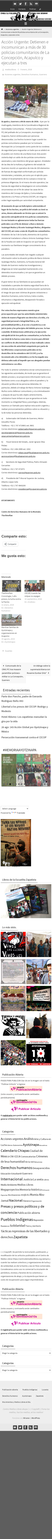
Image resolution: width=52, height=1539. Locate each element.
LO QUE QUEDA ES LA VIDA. (7, 757)
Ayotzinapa (31, 1142)
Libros (46, 1177)
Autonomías (17, 1143)
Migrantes (4, 1193)
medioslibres (10, 69)
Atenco (10, 1143)
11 (33, 782)
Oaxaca (27, 1198)
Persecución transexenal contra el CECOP (23, 735)
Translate (21, 810)
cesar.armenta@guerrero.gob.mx (15, 435)
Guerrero (43, 73)
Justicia (27, 1177)
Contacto (22, 9)
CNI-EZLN (15, 1154)
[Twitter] (20, 3)
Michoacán (45, 1188)
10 (30, 782)
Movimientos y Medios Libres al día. (16, 1400)
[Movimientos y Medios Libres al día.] (38, 1024)
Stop (49, 779)
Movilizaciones (14, 1193)
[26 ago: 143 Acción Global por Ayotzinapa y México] (13, 997)
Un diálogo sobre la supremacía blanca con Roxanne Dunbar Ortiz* (38, 667)
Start (46, 779)
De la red (29, 1159)
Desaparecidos (41, 1166)
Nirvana (26, 1416)
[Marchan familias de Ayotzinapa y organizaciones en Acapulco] (11, 618)
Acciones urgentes (12, 29)
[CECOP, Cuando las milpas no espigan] (35, 584)
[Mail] (36, 3)
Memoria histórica (31, 1187)
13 (39, 782)
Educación (6, 1171)
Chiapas (23, 1148)
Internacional (12, 1176)
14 (42, 782)
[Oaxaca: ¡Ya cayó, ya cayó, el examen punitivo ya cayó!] (13, 1051)
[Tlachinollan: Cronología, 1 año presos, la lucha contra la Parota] (11, 584)
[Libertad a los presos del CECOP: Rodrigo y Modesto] (38, 943)
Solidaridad (17, 1224)
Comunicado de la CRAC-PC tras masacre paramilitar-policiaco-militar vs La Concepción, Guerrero (12, 671)
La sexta (38, 1177)
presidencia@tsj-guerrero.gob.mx (32, 487)
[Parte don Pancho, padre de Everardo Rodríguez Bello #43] (13, 970)
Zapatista (20, 1235)
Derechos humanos (29, 73)
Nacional (15, 1198)
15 (44, 782)
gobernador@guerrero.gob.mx (31, 427)
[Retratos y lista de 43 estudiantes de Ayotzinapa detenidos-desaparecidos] (13, 943)
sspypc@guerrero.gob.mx (29, 471)
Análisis (29, 1137)
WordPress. (35, 1416)
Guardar (8, 649)
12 (36, 782)
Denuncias (38, 1160)
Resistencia (5, 1224)
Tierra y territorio (33, 1224)
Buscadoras (43, 1143)
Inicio (12, 9)
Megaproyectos (10, 1187)
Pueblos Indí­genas (17, 1217)
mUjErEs (25, 1192)
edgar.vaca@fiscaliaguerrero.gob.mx (33, 451)
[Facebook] (25, 3)
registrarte (7, 1113)
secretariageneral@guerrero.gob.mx (16, 431)
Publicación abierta (28, 1211)
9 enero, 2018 (26, 69)
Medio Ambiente (9, 1182)
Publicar (32, 9)
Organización (36, 1199)
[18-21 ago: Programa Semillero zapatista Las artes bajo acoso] (38, 997)
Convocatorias (28, 1154)
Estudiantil (16, 1171)
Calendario (9, 1148)
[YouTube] (15, 3)
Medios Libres (25, 1182)
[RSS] (31, 3)
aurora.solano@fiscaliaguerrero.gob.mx (18, 455)
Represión (38, 1218)
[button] (26, 100)
